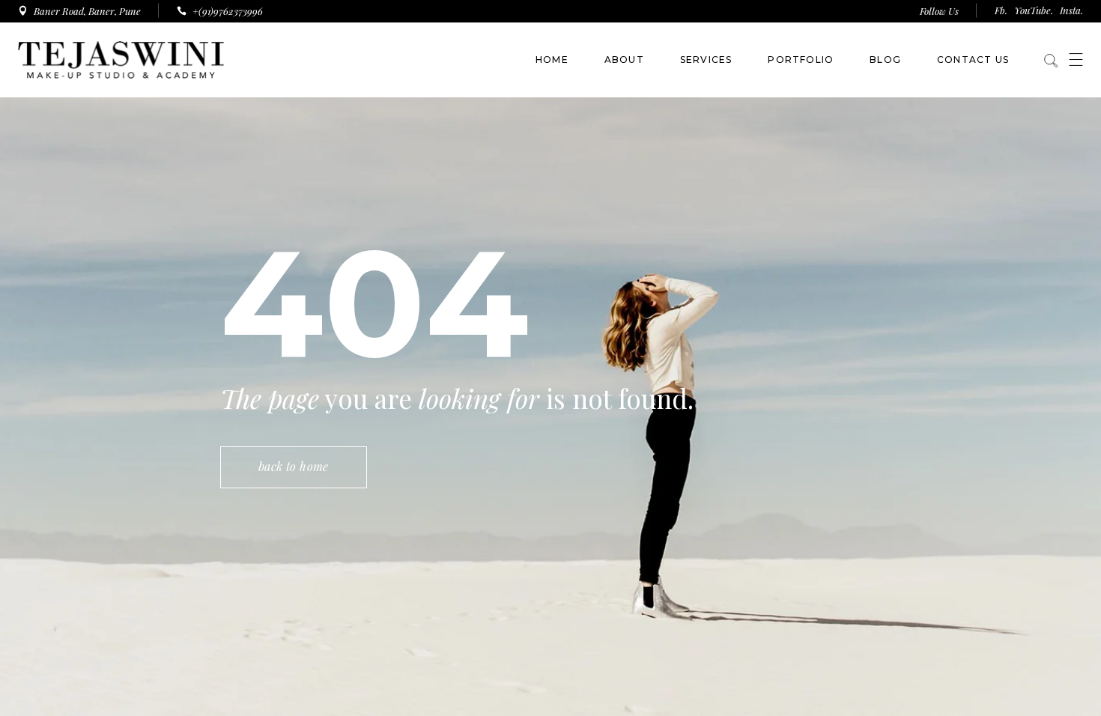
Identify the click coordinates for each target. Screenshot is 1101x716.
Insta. (1071, 10)
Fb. (1001, 10)
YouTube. (1033, 10)
